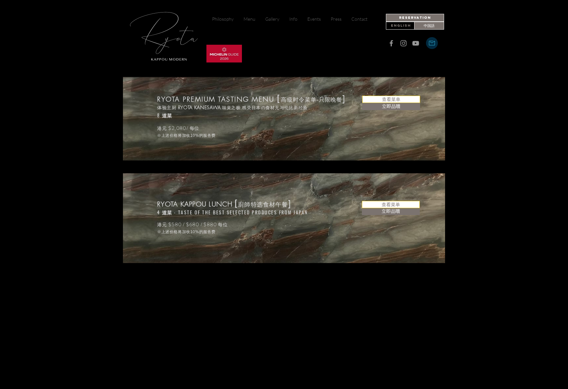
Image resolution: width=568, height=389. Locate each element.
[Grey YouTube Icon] (416, 43)
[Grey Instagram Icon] (403, 43)
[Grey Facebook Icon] (391, 43)
